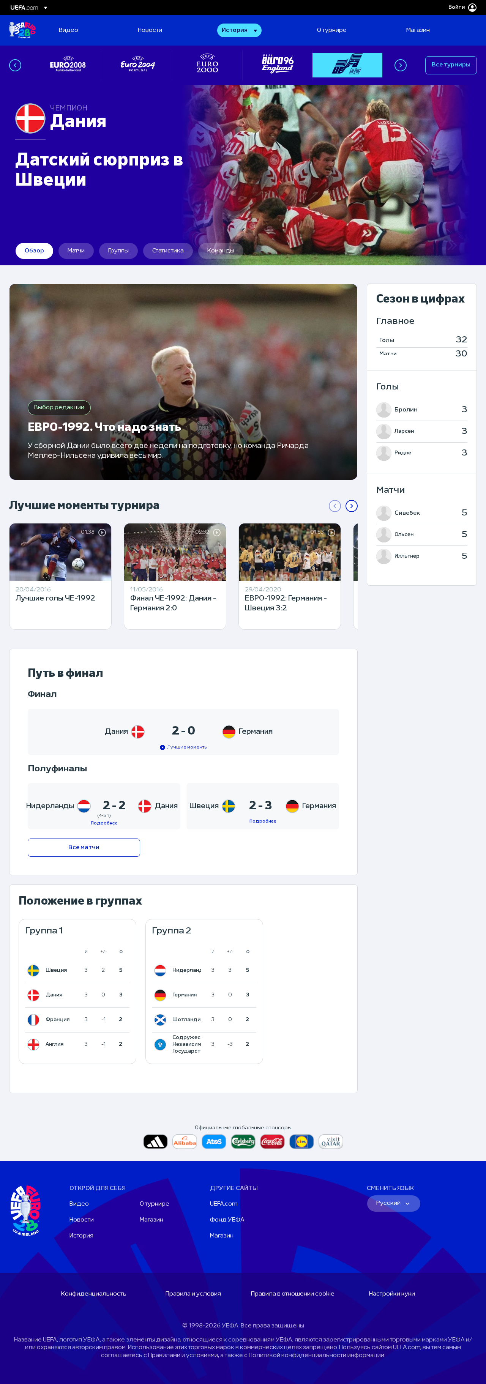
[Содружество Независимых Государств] (161, 1045)
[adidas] (155, 1141)
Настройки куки (392, 1294)
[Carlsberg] (243, 1141)
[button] (239, 30)
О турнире (154, 1204)
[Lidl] (301, 1141)
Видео (79, 1204)
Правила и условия (193, 1294)
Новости (81, 1220)
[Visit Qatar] (331, 1141)
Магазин (151, 1220)
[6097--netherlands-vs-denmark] (104, 806)
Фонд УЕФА (227, 1220)
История (81, 1236)
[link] (68, 30)
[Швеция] (35, 971)
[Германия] (161, 995)
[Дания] (35, 995)
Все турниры (451, 65)
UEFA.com (224, 1204)
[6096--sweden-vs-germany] (262, 806)
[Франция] (35, 1020)
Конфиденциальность (93, 1294)
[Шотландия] (161, 1020)
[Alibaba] (184, 1141)
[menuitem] (89, 30)
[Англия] (35, 1045)
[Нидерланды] (161, 971)
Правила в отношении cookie (293, 1294)
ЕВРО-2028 (22, 30)
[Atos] (214, 1141)
